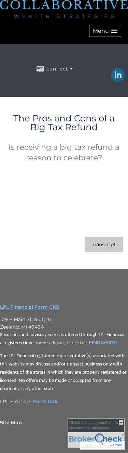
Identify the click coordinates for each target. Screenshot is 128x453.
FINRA (96, 342)
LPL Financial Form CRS (29, 307)
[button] (105, 31)
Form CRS (45, 401)
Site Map (11, 422)
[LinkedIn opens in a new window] (118, 79)
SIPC (111, 342)
